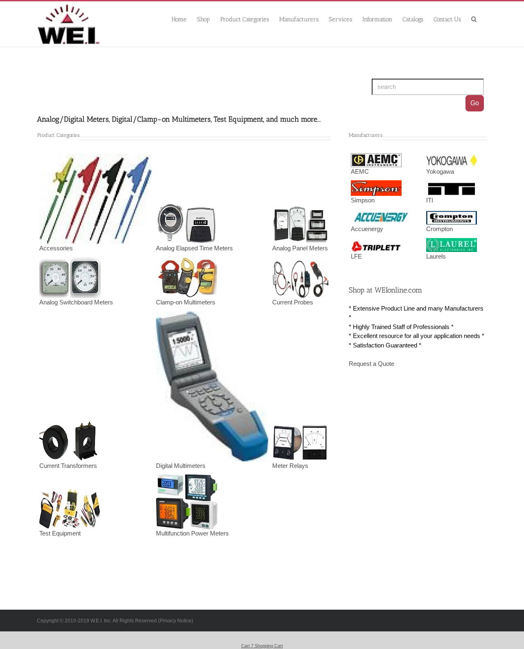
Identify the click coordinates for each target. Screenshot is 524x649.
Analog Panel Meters (300, 248)
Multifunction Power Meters (192, 533)
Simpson (363, 200)
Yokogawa (440, 171)
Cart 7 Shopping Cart (262, 645)
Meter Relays (290, 466)
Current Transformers (68, 466)
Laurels (436, 256)
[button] (474, 19)
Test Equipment (60, 533)
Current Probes (292, 302)
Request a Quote (371, 364)
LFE (356, 256)
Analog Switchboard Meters (76, 302)
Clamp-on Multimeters (185, 302)
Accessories (56, 248)
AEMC (360, 171)
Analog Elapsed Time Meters (194, 248)
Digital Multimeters (181, 466)
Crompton (439, 229)
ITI (429, 200)
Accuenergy (367, 229)
